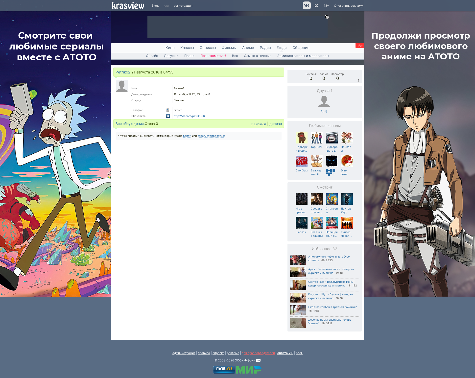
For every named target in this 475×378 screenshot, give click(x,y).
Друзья (324, 90)
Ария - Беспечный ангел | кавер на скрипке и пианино (331, 271)
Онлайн (152, 56)
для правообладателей (258, 353)
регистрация (183, 5)
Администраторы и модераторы (303, 56)
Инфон (248, 360)
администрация (183, 353)
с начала (258, 123)
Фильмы (229, 47)
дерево (275, 123)
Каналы (187, 47)
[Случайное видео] (316, 5)
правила (204, 353)
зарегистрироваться (211, 136)
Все (235, 56)
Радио (265, 47)
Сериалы (208, 47)
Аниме (248, 47)
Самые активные (257, 56)
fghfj (324, 111)
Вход (155, 5)
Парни (189, 56)
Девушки (171, 56)
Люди (282, 47)
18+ (326, 5)
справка (218, 353)
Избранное (324, 248)
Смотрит (324, 187)
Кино (170, 47)
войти (187, 136)
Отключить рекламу (348, 5)
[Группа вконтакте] (306, 8)
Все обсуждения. (130, 123)
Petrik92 (123, 72)
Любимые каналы (325, 125)
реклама (233, 353)
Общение (300, 47)
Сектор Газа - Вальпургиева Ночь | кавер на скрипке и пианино (331, 283)
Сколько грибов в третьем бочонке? (332, 307)
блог (299, 353)
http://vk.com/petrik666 (189, 116)
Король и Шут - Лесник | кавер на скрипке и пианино (330, 296)
